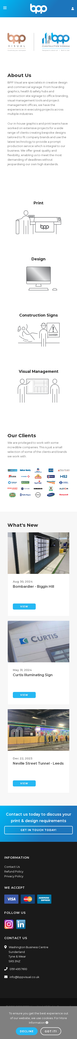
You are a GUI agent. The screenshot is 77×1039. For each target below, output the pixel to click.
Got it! (51, 1031)
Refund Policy (13, 871)
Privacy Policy (13, 876)
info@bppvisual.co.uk (24, 977)
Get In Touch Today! (38, 830)
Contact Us (12, 866)
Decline (27, 1031)
